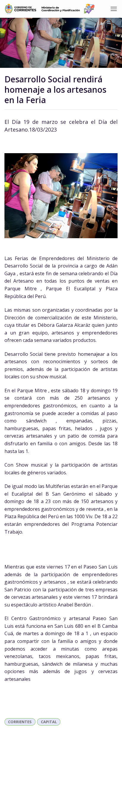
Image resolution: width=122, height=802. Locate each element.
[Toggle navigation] (114, 9)
